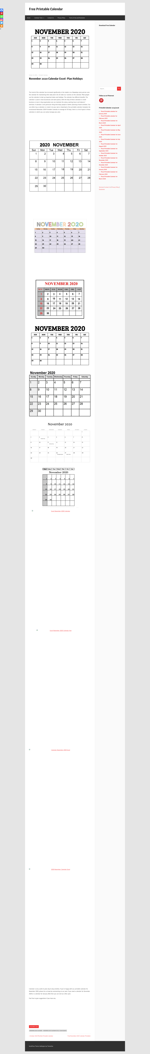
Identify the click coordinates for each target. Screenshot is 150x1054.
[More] (1, 25)
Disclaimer (102, 189)
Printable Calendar (43, 75)
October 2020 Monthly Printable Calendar (41, 1036)
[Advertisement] (44, 84)
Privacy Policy (61, 18)
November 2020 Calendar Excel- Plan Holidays (54, 1030)
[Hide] (0, 29)
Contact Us (51, 18)
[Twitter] (1, 22)
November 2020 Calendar (36, 1030)
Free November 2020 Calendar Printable (79, 1036)
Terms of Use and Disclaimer (77, 18)
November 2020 (34, 1026)
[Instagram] (1, 19)
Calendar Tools (38, 18)
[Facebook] (1, 10)
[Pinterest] (1, 13)
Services (101, 187)
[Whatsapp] (1, 16)
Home (28, 18)
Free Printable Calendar (46, 9)
